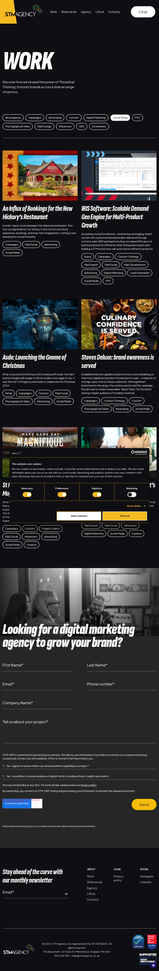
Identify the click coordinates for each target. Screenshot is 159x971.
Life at (99, 12)
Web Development (135, 264)
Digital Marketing (96, 117)
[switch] (62, 494)
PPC (137, 117)
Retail (8, 393)
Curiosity (114, 12)
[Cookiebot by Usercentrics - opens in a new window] (133, 452)
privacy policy (88, 785)
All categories (13, 117)
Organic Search (51, 528)
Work (53, 12)
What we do (69, 12)
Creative (31, 544)
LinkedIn (145, 882)
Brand (87, 256)
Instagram (146, 876)
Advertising (55, 117)
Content (74, 117)
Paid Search (91, 264)
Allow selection (79, 516)
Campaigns (34, 117)
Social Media (120, 117)
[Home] (21, 12)
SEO (81, 126)
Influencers (65, 126)
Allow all (124, 516)
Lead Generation (140, 272)
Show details (134, 506)
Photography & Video (17, 126)
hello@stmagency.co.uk (86, 955)
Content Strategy (128, 256)
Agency (86, 12)
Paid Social (31, 244)
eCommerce (99, 126)
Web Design (44, 126)
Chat (143, 11)
